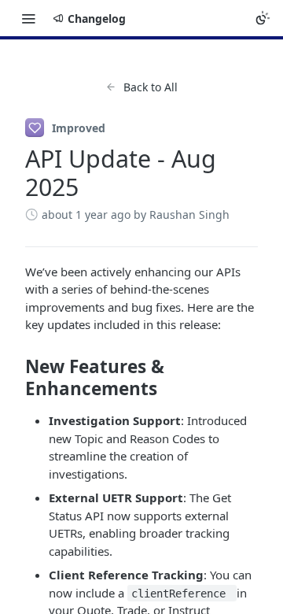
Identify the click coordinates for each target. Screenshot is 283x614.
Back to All (150, 87)
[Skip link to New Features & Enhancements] (14, 378)
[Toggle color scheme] (262, 18)
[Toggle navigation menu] (28, 18)
